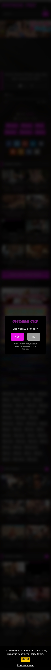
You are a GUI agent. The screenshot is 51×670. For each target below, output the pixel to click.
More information (25, 665)
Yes (17, 337)
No (33, 337)
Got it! (25, 659)
